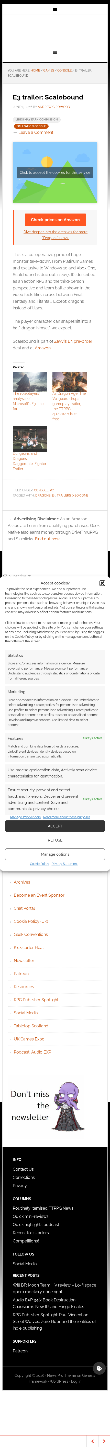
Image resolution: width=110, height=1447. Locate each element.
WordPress (59, 1381)
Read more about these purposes (66, 817)
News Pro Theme (61, 1375)
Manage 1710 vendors (25, 817)
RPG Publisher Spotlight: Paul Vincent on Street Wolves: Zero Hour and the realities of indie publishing (54, 1321)
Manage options (55, 854)
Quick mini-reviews (31, 1216)
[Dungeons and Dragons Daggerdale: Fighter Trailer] (30, 439)
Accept (55, 826)
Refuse (55, 840)
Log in (76, 1381)
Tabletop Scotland (31, 1026)
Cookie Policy (39, 864)
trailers (64, 495)
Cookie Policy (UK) (31, 921)
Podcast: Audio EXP (32, 1052)
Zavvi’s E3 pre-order (73, 341)
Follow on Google (31, 126)
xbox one (80, 495)
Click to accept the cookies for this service (55, 172)
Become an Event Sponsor (39, 895)
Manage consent (99, 1368)
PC (52, 490)
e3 (53, 495)
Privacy (20, 1185)
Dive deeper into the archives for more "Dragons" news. (55, 235)
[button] (102, 583)
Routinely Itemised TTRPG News (43, 1208)
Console (41, 490)
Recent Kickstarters (31, 1232)
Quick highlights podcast (36, 1224)
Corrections (24, 1177)
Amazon (43, 348)
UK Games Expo (29, 1039)
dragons (42, 495)
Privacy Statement (65, 864)
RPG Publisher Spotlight (36, 999)
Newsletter (24, 960)
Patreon (21, 973)
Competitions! (26, 1241)
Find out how (47, 539)
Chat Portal (24, 908)
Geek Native (55, 31)
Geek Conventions (31, 934)
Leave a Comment (35, 132)
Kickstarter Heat (29, 947)
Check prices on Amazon (55, 219)
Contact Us (23, 1169)
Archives (22, 882)
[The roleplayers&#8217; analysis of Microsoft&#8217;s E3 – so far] (30, 382)
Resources (24, 986)
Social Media (26, 1012)
